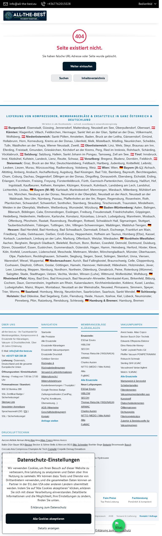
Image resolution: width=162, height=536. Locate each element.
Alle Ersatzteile (48, 341)
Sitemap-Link (8, 402)
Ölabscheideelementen (132, 403)
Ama (37, 440)
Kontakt (45, 416)
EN (25, 411)
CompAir (52, 449)
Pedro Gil (141, 350)
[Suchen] (133, 15)
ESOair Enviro (88, 340)
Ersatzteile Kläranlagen (53, 345)
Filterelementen (128, 389)
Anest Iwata (127, 332)
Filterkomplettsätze (130, 416)
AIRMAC (85, 358)
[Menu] (154, 15)
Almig (27, 440)
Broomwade (118, 444)
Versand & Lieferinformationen (56, 372)
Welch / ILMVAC (129, 372)
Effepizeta (135, 341)
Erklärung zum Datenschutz (113, 530)
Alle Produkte (48, 336)
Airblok (12, 440)
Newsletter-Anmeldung (13, 406)
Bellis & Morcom (58, 444)
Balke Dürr (7, 444)
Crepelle (61, 449)
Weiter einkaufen (81, 66)
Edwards (125, 341)
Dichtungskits (128, 412)
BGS (69, 444)
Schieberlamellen (129, 385)
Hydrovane (103, 458)
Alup (32, 440)
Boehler (92, 444)
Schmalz (135, 358)
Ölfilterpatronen (128, 407)
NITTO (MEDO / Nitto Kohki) (95, 366)
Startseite (46, 332)
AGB (111, 516)
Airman (20, 440)
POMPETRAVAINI (146, 354)
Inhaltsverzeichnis (93, 78)
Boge (99, 444)
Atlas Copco (140, 332)
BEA (22, 444)
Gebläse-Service (50, 358)
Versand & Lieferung (126, 516)
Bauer (16, 444)
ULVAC (137, 363)
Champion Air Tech (37, 449)
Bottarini (107, 444)
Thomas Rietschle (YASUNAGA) (97, 353)
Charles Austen (89, 362)
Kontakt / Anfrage (148, 516)
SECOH (85, 349)
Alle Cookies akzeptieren (48, 519)
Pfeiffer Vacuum (129, 354)
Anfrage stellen (49, 421)
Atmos (56, 440)
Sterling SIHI (127, 363)
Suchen (63, 78)
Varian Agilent (140, 367)
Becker (124, 336)
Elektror (145, 341)
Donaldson (79, 449)
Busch (132, 336)
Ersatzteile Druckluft (51, 354)
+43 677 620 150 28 (16, 356)
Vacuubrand (127, 367)
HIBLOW (85, 344)
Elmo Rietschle (128, 345)
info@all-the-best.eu (20, 351)
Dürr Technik (142, 336)
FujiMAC (85, 375)
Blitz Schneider (80, 444)
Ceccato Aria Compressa (14, 449)
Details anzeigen (48, 528)
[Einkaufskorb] (144, 15)
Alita (83, 371)
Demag (70, 449)
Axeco (63, 440)
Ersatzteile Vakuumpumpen (55, 350)
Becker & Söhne (41, 444)
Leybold (132, 350)
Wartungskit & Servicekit (133, 381)
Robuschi (125, 358)
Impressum (100, 516)
